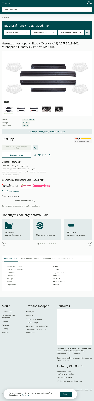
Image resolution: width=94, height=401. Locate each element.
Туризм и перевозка (34, 319)
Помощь (5, 328)
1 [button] (38, 243)
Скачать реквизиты (64, 378)
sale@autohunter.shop (65, 374)
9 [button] (55, 243)
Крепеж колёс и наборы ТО (37, 326)
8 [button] (53, 243)
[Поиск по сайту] (47, 9)
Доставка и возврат (65, 258)
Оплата (5, 321)
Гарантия (5, 325)
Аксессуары (30, 312)
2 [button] (40, 243)
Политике (25, 395)
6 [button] (49, 243)
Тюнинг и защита (32, 322)
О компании (7, 312)
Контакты (5, 332)
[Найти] (89, 9)
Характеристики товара (30, 258)
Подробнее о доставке (11, 191)
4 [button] (44, 243)
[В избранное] (35, 147)
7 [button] (51, 243)
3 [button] (42, 243)
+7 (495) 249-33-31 (44, 155)
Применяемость (48, 258)
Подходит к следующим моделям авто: (47, 132)
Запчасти (29, 315)
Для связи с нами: (64, 372)
